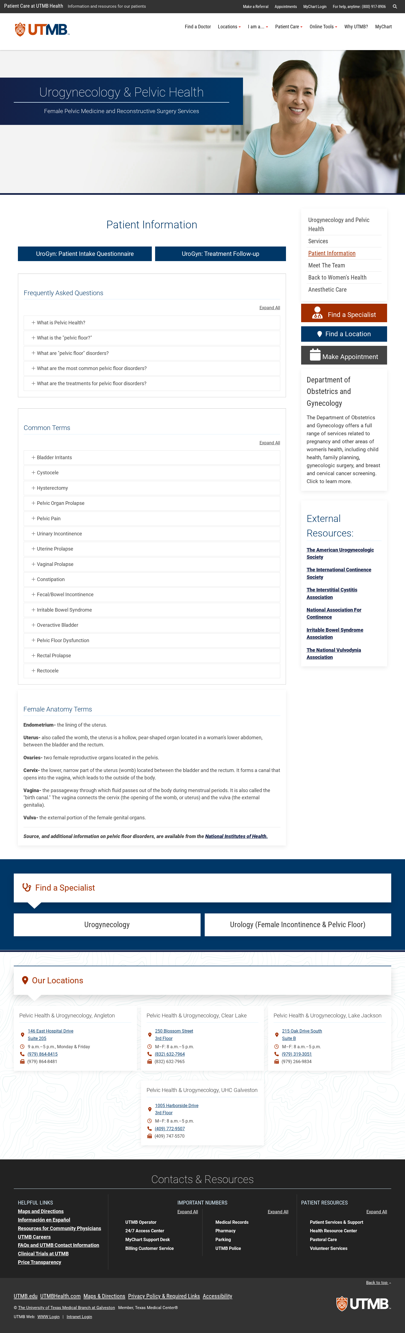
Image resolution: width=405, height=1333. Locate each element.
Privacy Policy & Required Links (164, 1296)
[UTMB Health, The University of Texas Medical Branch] (363, 1305)
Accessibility (217, 1296)
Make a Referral (255, 6)
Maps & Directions (104, 1296)
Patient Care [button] (287, 27)
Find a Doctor (198, 27)
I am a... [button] (256, 27)
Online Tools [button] (322, 27)
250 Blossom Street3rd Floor (174, 1034)
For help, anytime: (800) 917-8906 (359, 6)
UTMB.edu (25, 1296)
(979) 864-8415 (43, 1054)
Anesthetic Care (327, 289)
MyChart (383, 27)
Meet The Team (326, 265)
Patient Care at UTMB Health (33, 6)
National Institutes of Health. (236, 836)
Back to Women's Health (337, 277)
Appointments (286, 6)
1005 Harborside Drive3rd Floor (176, 1109)
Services (318, 241)
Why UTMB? (356, 27)
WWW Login (48, 1316)
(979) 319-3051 (297, 1054)
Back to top (377, 1282)
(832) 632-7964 (170, 1054)
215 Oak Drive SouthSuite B (302, 1034)
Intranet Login (79, 1316)
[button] (395, 6)
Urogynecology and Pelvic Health (338, 224)
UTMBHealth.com (60, 1296)
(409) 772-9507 (170, 1128)
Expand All (270, 307)
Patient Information (332, 253)
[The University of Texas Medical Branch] (42, 31)
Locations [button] (227, 27)
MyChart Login (314, 6)
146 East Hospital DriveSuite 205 (50, 1034)
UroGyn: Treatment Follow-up (220, 253)
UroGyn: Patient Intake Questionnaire (85, 253)
